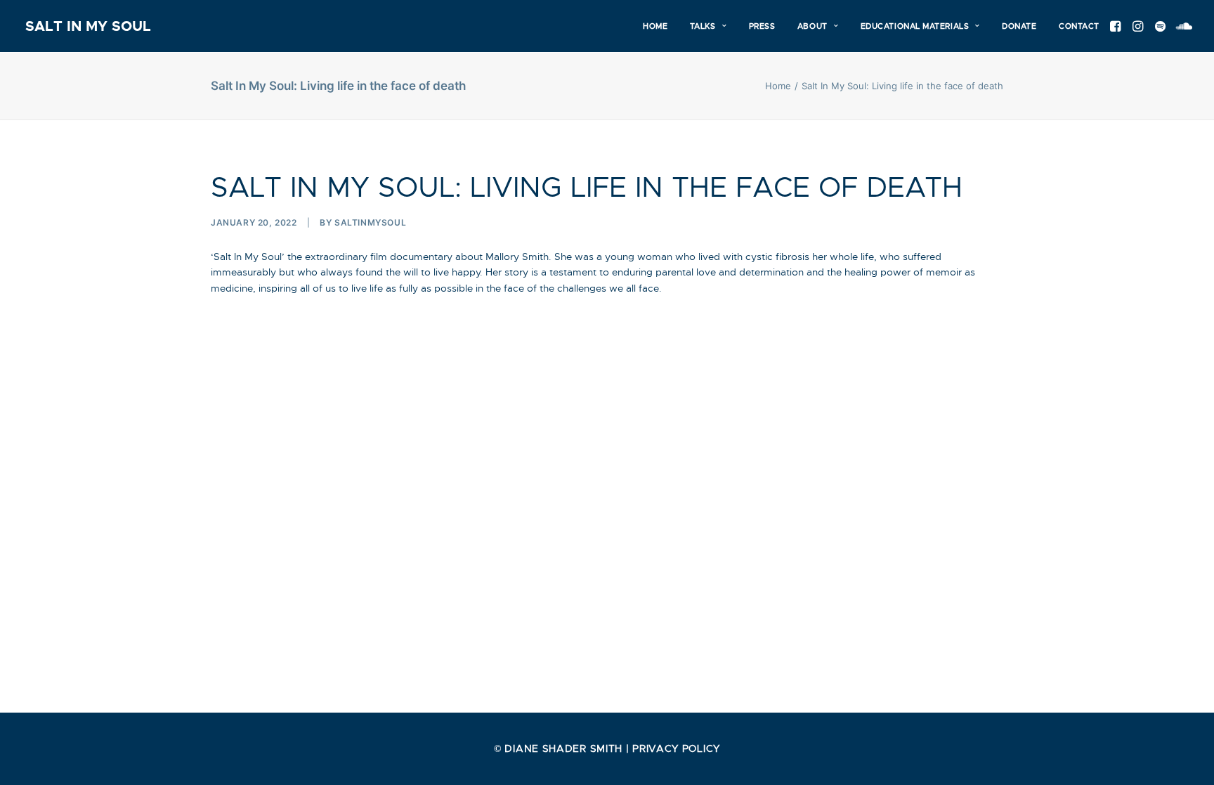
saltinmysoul (370, 222)
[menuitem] (655, 26)
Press (762, 26)
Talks (703, 26)
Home (655, 26)
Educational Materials (915, 26)
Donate (1019, 26)
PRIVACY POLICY (676, 748)
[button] (1117, 26)
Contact (1079, 26)
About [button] (812, 26)
